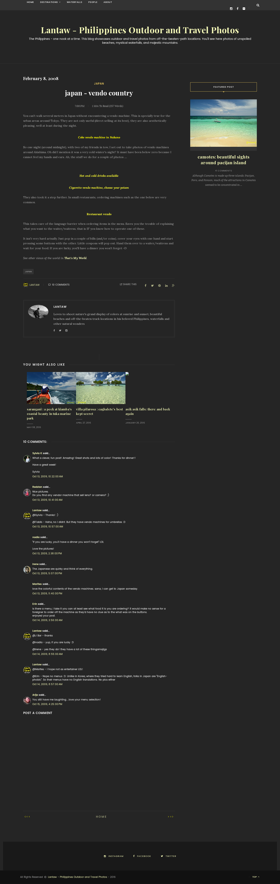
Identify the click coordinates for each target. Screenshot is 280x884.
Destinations (49, 2)
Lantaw (35, 285)
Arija (35, 695)
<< (28, 816)
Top (254, 877)
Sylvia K (37, 453)
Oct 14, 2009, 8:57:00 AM (47, 684)
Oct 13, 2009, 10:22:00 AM (47, 476)
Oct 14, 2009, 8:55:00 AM (47, 654)
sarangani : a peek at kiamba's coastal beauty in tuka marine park (49, 414)
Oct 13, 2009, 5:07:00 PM (47, 573)
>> (170, 816)
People (92, 2)
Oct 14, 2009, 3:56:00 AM (47, 620)
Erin (34, 604)
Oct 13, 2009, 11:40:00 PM (47, 593)
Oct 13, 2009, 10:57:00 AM (47, 526)
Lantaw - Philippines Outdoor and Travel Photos (140, 30)
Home (30, 2)
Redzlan (37, 487)
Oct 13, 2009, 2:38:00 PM (47, 553)
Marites (37, 584)
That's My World (75, 258)
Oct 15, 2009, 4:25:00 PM (47, 704)
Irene (35, 564)
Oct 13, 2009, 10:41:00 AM (47, 500)
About (108, 2)
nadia (36, 537)
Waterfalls (74, 2)
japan (99, 83)
